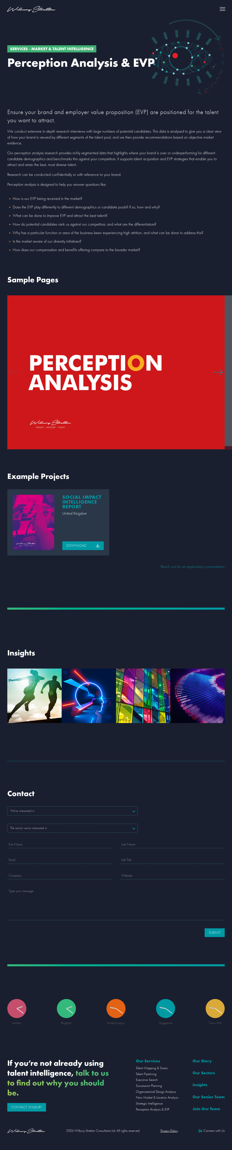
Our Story (202, 1060)
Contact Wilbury (26, 1107)
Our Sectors (204, 1072)
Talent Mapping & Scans (152, 1068)
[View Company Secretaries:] (143, 696)
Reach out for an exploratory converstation (193, 566)
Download (76, 546)
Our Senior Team (209, 1096)
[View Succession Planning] (34, 696)
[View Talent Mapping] (197, 696)
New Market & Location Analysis (157, 1097)
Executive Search (147, 1080)
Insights (200, 1084)
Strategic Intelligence (149, 1103)
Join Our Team (206, 1108)
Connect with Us (214, 1131)
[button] (222, 9)
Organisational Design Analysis (156, 1092)
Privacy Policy (169, 1131)
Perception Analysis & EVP (152, 1109)
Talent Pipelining (146, 1074)
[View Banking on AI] (89, 696)
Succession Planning (149, 1086)
